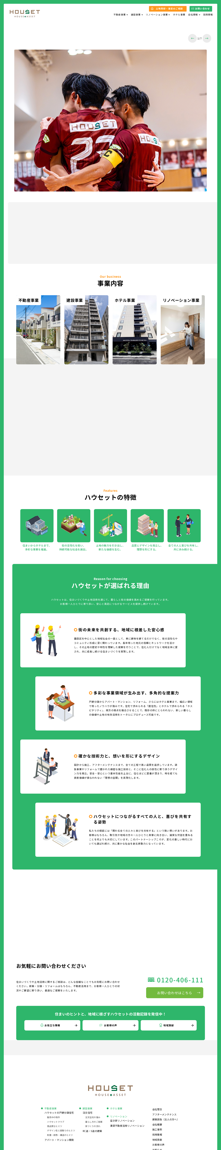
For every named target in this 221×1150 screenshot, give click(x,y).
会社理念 (157, 1109)
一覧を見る (179, 249)
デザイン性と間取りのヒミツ (61, 1130)
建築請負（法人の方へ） (165, 1119)
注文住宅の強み (92, 1117)
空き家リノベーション (122, 1120)
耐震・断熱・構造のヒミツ (60, 1134)
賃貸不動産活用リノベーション (127, 1125)
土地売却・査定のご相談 (169, 8)
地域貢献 (157, 1139)
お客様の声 (158, 1144)
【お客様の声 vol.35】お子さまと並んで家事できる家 (66, 240)
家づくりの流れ (92, 1126)
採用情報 (208, 14)
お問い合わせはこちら (174, 992)
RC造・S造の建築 (92, 1131)
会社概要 (157, 1124)
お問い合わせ (202, 8)
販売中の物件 (53, 1117)
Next (207, 38)
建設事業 (87, 1108)
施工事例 (157, 1129)
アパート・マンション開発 (59, 1140)
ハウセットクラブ (55, 1121)
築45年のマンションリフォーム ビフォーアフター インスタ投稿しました (81, 224)
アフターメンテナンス (164, 1114)
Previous (192, 38)
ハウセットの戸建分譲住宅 (59, 1112)
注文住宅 (87, 1112)
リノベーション (118, 1116)
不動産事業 (50, 1108)
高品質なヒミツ (54, 1126)
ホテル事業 (179, 14)
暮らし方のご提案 (93, 1121)
